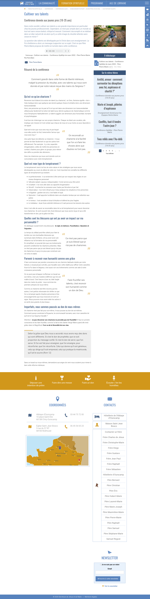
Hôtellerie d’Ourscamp (113, 474)
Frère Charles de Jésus (113, 437)
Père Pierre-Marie (35, 62)
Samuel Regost (113, 539)
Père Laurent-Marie (113, 501)
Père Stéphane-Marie (113, 533)
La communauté (47, 3)
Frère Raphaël (113, 464)
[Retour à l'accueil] (27, 3)
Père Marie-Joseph (113, 507)
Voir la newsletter (111, 586)
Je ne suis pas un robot (110, 565)
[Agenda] (147, 19)
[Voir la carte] (57, 451)
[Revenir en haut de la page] (147, 45)
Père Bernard (113, 480)
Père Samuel (113, 528)
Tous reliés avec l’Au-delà (109, 139)
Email (110, 569)
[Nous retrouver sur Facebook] (147, 35)
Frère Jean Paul (113, 458)
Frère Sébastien (113, 469)
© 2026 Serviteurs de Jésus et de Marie (67, 597)
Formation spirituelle (35, 9)
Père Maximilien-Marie (113, 512)
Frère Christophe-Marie (113, 442)
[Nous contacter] (147, 9)
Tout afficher (110, 153)
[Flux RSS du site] (147, 40)
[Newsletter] (147, 24)
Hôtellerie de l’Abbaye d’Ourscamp (114, 416)
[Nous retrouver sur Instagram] (147, 30)
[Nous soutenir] (147, 14)
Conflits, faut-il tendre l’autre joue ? (110, 124)
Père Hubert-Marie (113, 496)
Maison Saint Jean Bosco (114, 424)
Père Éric (113, 491)
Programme (97, 3)
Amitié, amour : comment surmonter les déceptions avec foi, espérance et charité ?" (109, 85)
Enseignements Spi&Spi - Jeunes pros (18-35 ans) (85, 9)
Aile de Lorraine (118, 3)
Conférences (49, 9)
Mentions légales (91, 597)
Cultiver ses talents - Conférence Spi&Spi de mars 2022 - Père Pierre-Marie (62, 55)
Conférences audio (62, 9)
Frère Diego (113, 448)
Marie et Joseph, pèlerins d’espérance (109, 106)
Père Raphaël (113, 523)
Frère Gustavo (113, 453)
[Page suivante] (118, 150)
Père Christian (113, 485)
